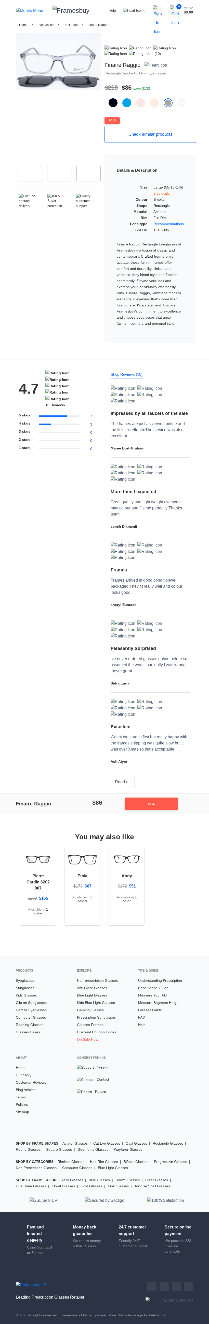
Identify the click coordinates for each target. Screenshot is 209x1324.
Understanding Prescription (160, 980)
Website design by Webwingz (141, 1315)
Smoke (128, 73)
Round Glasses (28, 1149)
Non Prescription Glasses (36, 1168)
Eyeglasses (45, 25)
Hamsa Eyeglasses (31, 1010)
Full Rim (141, 73)
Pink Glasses (118, 1186)
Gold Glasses (91, 1186)
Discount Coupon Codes (96, 1032)
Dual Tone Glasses (31, 1186)
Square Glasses (59, 1149)
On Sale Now (87, 1039)
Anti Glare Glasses (92, 988)
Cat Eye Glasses (106, 1143)
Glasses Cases (28, 1032)
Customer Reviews (31, 1082)
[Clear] (183, 102)
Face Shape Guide (153, 988)
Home (23, 25)
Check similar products (150, 134)
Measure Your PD (152, 995)
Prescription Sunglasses (96, 1017)
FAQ (141, 1017)
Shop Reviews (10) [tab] (126, 374)
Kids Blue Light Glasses (96, 1003)
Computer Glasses (31, 1017)
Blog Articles (25, 1090)
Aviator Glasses (75, 1143)
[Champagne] (157, 102)
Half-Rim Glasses (104, 1162)
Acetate (159, 212)
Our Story (23, 1075)
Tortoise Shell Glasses (152, 1186)
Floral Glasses (63, 1186)
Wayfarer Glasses (128, 1149)
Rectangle (71, 25)
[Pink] (143, 102)
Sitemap (22, 1112)
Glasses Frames (90, 1025)
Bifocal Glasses (136, 1162)
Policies (22, 1104)
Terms (21, 1097)
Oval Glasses (136, 1143)
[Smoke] (170, 102)
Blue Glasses (99, 1180)
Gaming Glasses (90, 1010)
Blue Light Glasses (92, 995)
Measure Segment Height (158, 1003)
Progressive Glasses (170, 1162)
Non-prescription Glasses (97, 980)
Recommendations (168, 224)
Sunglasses (25, 988)
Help (112, 10)
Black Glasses (71, 1180)
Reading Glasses (29, 1025)
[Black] (115, 102)
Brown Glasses (127, 1180)
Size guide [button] (161, 193)
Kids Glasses (26, 995)
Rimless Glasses (71, 1162)
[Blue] (129, 102)
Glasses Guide (150, 1010)
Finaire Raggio (98, 25)
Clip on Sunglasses (31, 1003)
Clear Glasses (156, 1180)
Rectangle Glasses (168, 1143)
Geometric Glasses (92, 1149)
